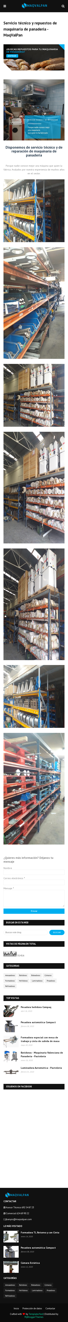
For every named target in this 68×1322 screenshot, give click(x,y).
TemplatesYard (36, 1314)
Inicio (16, 1308)
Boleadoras (35, 975)
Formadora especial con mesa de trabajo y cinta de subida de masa (40, 1039)
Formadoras (10, 981)
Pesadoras (51, 981)
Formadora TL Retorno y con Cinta (40, 1232)
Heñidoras (23, 981)
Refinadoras (10, 986)
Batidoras (23, 975)
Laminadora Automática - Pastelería (41, 1067)
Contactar (50, 1308)
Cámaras (47, 975)
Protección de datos (32, 1308)
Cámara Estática (30, 1262)
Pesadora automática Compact (38, 1022)
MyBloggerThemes (34, 1317)
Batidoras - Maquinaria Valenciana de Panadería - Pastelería (42, 1054)
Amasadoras (10, 975)
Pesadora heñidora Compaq (36, 1007)
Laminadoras (37, 981)
